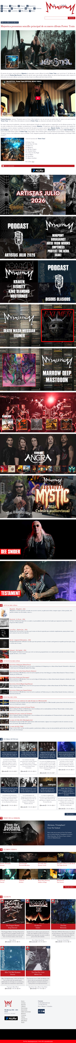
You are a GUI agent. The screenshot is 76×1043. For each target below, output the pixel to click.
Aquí (33, 161)
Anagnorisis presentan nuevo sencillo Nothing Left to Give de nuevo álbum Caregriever (28, 790)
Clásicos (22, 6)
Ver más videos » (69, 887)
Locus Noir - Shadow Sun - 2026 (18, 629)
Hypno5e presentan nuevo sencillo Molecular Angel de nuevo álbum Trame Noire (9, 754)
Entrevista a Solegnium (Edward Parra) (20, 664)
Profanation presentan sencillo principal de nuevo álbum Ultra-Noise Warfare (9, 790)
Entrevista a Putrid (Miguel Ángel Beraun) (21, 684)
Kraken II (38, 926)
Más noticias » (70, 814)
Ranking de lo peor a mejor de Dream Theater (22, 707)
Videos (5, 11)
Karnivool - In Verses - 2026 (17, 619)
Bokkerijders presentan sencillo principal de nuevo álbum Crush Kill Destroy (47, 790)
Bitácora (29, 8)
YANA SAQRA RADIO (9, 166)
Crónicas (38, 8)
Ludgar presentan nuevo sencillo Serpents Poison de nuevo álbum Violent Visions (28, 754)
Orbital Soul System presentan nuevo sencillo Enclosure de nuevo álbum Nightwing (66, 754)
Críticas (5, 6)
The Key (63, 926)
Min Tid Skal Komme (12, 973)
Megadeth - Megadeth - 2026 (17, 609)
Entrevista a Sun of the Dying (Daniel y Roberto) (23, 671)
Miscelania (24, 11)
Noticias (14, 6)
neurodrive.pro (48, 1041)
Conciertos (14, 11)
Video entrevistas (18, 8)
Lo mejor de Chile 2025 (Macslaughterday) (21, 720)
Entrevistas (32, 6)
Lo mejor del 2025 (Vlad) (16, 726)
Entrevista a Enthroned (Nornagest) (19, 677)
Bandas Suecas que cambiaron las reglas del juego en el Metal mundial (28, 701)
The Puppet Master (12, 926)
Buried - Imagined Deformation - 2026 (20, 640)
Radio (33, 11)
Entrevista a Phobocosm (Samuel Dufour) (21, 690)
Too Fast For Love (37, 973)
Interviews (6, 8)
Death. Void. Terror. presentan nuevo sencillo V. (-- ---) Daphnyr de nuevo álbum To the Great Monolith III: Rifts (66, 792)
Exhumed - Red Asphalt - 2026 (18, 650)
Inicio (22, 1001)
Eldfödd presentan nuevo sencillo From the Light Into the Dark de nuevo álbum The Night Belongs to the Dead (47, 755)
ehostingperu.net (32, 1041)
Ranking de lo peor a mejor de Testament (21, 713)
